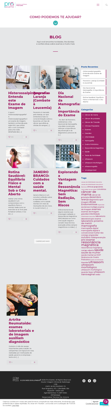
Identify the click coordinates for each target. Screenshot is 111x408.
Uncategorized (90, 170)
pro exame (88, 239)
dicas (92, 201)
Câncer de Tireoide (92, 122)
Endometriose (89, 204)
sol (95, 255)
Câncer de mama (91, 115)
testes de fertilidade (97, 260)
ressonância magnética (90, 243)
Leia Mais (15, 405)
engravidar (101, 204)
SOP (99, 255)
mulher (96, 233)
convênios (101, 189)
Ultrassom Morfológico (93, 163)
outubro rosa (88, 237)
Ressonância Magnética (94, 148)
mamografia (89, 141)
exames (96, 209)
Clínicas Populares (92, 126)
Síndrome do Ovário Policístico (90, 258)
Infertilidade (89, 137)
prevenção (101, 237)
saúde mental (87, 255)
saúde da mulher (90, 252)
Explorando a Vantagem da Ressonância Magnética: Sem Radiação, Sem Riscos (69, 188)
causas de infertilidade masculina (91, 182)
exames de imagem (90, 212)
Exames (88, 130)
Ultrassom (89, 159)
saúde (99, 250)
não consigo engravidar (92, 234)
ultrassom (96, 262)
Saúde (87, 152)
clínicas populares (95, 187)
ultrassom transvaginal (93, 273)
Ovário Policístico (91, 144)
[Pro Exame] (18, 5)
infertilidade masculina (88, 216)
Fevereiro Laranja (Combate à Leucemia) (42, 100)
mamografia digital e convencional (90, 231)
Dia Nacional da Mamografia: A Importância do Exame (69, 104)
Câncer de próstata (92, 119)
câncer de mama (88, 193)
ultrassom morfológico (89, 266)
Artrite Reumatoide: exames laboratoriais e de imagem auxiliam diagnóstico (21, 331)
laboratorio (100, 216)
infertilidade (94, 214)
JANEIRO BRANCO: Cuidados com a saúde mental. (41, 181)
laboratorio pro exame (91, 219)
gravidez (85, 214)
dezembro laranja (91, 198)
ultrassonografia (91, 166)
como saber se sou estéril (89, 189)
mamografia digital (89, 228)
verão (97, 274)
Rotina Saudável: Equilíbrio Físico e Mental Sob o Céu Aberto (17, 183)
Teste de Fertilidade (92, 155)
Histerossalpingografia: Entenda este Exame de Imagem (92, 73)
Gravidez (88, 133)
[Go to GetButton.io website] (105, 405)
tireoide (84, 262)
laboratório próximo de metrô (92, 222)
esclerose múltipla (89, 207)
